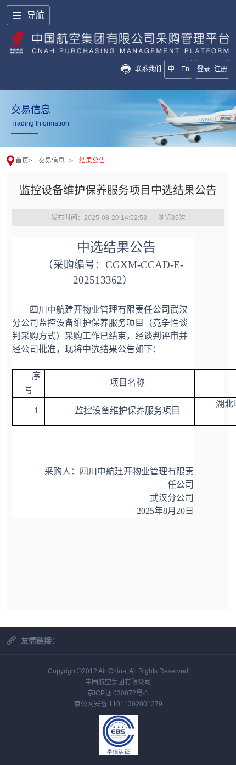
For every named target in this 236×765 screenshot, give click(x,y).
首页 (22, 161)
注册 (220, 69)
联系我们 (148, 69)
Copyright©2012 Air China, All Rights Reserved (118, 671)
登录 (203, 69)
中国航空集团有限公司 (118, 682)
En (185, 69)
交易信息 (51, 161)
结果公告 (92, 161)
